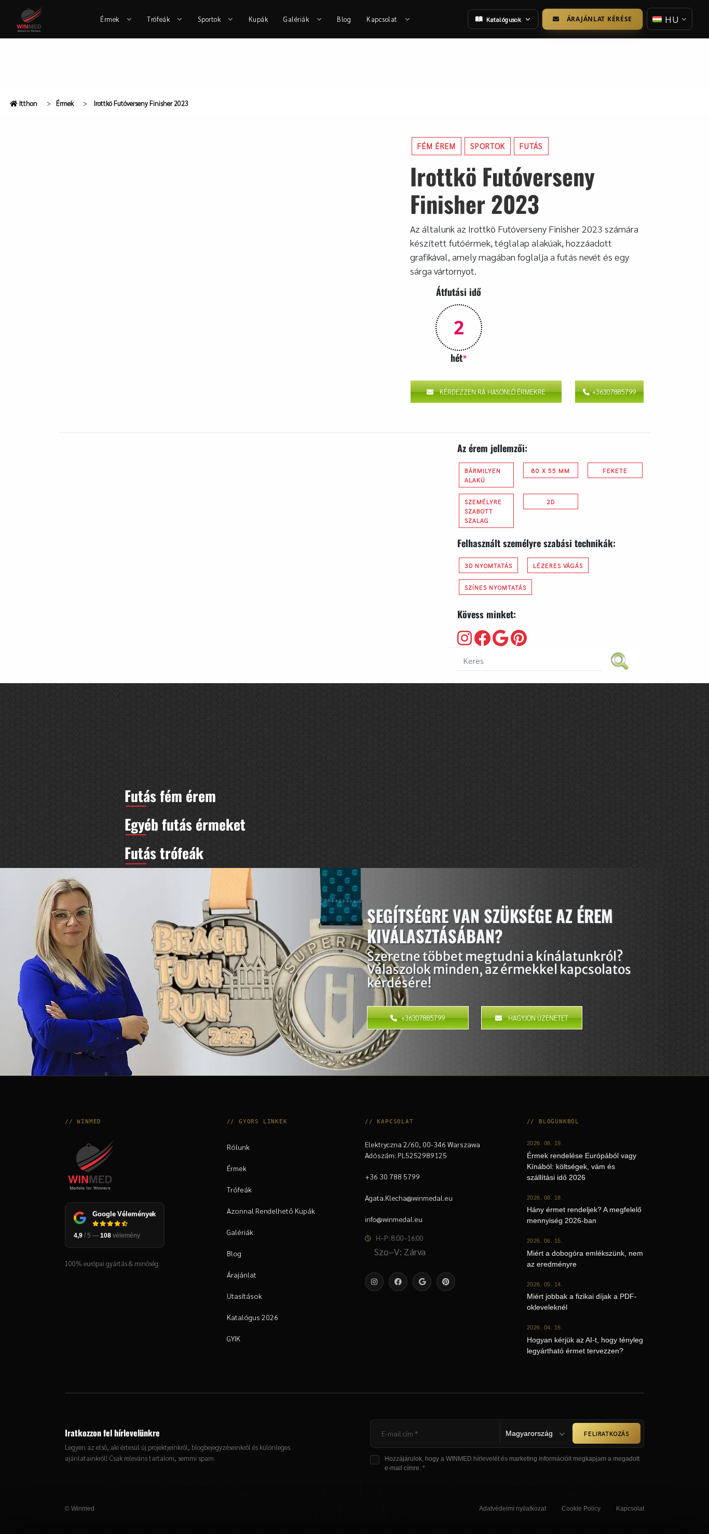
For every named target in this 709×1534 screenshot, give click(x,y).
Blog (344, 19)
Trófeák (158, 19)
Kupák (258, 19)
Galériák (296, 19)
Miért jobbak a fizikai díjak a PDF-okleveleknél (582, 1301)
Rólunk (238, 1146)
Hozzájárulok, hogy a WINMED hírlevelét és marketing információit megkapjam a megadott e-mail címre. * (512, 1463)
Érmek (109, 19)
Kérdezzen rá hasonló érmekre (493, 391)
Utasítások (244, 1295)
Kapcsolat (382, 19)
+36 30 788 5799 (392, 1176)
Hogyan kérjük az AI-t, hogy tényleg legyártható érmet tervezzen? (585, 1345)
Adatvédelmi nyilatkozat (512, 1508)
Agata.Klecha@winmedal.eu (409, 1197)
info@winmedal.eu (393, 1219)
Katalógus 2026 (252, 1317)
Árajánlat (241, 1274)
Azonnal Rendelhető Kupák (271, 1210)
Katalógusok (503, 19)
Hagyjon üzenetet (538, 1017)
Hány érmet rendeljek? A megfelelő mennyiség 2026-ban (584, 1215)
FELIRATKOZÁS (606, 1433)
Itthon (27, 103)
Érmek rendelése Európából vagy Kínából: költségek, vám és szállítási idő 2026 (581, 1166)
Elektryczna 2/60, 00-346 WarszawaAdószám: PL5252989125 (422, 1149)
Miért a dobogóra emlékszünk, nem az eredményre (585, 1258)
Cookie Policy (581, 1508)
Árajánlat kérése (600, 19)
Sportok (209, 19)
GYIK (233, 1338)
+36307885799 (614, 391)
